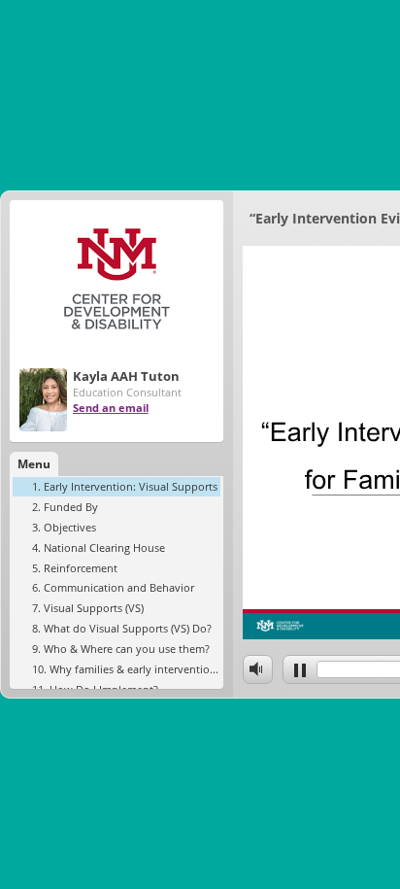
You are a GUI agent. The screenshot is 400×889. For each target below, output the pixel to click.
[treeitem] (116, 486)
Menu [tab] (33, 464)
